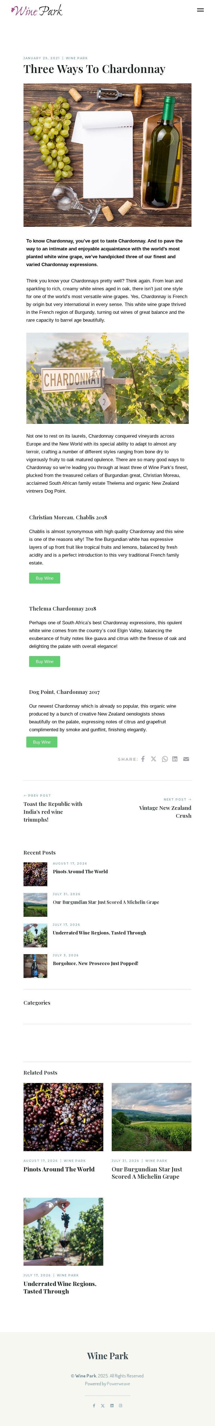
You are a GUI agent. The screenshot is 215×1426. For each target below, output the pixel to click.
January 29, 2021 (42, 58)
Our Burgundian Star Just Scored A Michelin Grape (106, 902)
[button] (44, 578)
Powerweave (118, 1383)
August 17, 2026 (70, 863)
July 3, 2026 (66, 955)
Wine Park (77, 58)
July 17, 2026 (66, 925)
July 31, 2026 (67, 894)
